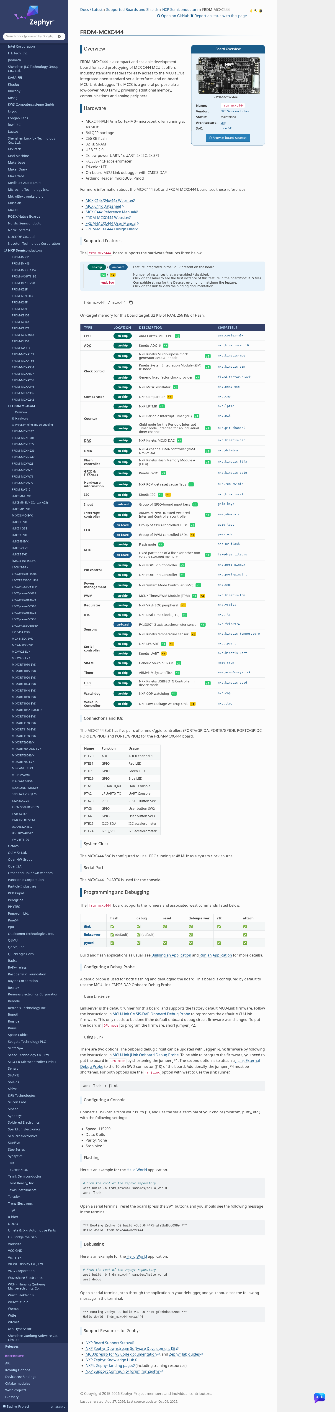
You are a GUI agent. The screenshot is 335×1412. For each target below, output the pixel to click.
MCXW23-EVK (21, 651)
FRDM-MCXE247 (23, 431)
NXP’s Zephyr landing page (109, 1365)
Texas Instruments (22, 1190)
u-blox (13, 1217)
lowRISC (14, 124)
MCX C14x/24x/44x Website (109, 200)
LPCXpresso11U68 (24, 574)
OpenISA (14, 866)
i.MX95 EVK (19, 554)
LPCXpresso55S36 (24, 619)
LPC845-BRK (20, 567)
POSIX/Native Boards (24, 216)
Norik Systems (19, 230)
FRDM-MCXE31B (23, 438)
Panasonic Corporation (26, 880)
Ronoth (13, 1014)
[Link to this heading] (126, 33)
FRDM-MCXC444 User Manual (111, 223)
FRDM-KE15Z (20, 315)
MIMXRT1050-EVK (24, 697)
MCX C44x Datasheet (103, 206)
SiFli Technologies (22, 1095)
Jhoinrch (14, 60)
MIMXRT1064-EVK (24, 716)
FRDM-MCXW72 (22, 483)
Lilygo (12, 111)
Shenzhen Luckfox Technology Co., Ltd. (31, 140)
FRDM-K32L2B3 (22, 296)
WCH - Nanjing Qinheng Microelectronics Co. (26, 1286)
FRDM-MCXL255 (23, 444)
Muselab (14, 203)
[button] (59, 36)
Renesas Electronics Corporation (33, 994)
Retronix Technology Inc (27, 1008)
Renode (14, 1001)
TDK (11, 1163)
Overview (21, 412)
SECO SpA (15, 1048)
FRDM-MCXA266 (23, 380)
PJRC (11, 927)
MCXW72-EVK (21, 658)
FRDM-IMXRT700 (23, 283)
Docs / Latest (91, 9)
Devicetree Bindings (20, 1376)
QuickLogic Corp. (21, 954)
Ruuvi (12, 1028)
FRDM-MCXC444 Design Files (110, 229)
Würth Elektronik (21, 1295)
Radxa (13, 960)
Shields (13, 1082)
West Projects (15, 1390)
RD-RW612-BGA (22, 781)
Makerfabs (16, 176)
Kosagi (13, 98)
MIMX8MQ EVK (22, 515)
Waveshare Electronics (25, 1277)
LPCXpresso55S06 (24, 600)
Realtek (13, 987)
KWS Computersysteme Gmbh (31, 104)
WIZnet (13, 1322)
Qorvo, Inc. (16, 947)
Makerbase (16, 162)
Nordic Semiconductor (25, 223)
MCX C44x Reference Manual (110, 211)
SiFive (12, 1088)
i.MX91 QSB (19, 528)
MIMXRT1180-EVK (24, 736)
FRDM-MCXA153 (23, 354)
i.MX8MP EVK (21, 509)
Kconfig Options (17, 1370)
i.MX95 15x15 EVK (24, 561)
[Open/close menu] (5, 250)
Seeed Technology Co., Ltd (28, 1055)
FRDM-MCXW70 (22, 470)
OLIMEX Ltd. (17, 852)
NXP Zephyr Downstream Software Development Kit (130, 1348)
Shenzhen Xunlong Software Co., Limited (33, 1337)
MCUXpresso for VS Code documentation (121, 1354)
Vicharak (14, 1257)
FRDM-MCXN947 (23, 457)
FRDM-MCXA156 (23, 361)
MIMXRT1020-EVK (24, 677)
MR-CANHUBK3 (22, 768)
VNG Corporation (21, 1271)
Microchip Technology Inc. (28, 189)
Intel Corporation (21, 46)
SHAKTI (13, 1075)
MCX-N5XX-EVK (22, 638)
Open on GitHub (174, 16)
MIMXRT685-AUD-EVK (26, 749)
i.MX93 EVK (19, 535)
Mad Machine (18, 156)
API (7, 1363)
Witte (12, 1315)
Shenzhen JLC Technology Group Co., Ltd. (33, 68)
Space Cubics (18, 1035)
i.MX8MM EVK (21, 496)
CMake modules (17, 1383)
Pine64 (13, 920)
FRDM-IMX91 (21, 257)
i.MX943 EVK (20, 541)
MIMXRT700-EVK (23, 762)
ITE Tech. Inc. (18, 53)
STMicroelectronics (22, 1136)
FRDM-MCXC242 (23, 399)
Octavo (13, 846)
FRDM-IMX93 (21, 263)
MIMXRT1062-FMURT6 (27, 710)
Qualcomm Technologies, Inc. (31, 933)
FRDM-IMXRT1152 (24, 270)
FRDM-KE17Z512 (23, 335)
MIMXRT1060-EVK (24, 703)
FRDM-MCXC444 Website (107, 217)
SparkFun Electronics (24, 1129)
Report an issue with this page (220, 16)
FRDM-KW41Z (21, 348)
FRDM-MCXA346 (23, 386)
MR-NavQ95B (21, 775)
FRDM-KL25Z (20, 341)
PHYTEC (14, 906)
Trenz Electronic (20, 1203)
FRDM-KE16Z (20, 322)
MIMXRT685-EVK (23, 755)
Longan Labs (18, 118)
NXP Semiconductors (25, 250)
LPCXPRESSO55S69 (25, 625)
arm (223, 122)
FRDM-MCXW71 (22, 476)
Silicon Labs (17, 1102)
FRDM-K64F (20, 302)
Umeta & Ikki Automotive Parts (32, 1230)
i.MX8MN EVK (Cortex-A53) (30, 502)
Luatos (13, 131)
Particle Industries (22, 886)
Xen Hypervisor (19, 1329)
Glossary (11, 1397)
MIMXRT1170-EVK (24, 729)
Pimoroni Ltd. (18, 913)
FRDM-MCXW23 (22, 463)
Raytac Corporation (23, 981)
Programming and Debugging (34, 424)
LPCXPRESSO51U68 (25, 580)
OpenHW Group (20, 859)
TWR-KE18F (19, 814)
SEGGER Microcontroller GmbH (32, 1062)
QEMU (13, 940)
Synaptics (15, 1156)
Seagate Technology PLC (27, 1041)
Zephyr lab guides (184, 1354)
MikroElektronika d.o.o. (26, 196)
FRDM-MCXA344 (23, 367)
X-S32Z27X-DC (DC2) (25, 807)
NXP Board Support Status (108, 1342)
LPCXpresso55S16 (24, 606)
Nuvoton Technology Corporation (34, 243)
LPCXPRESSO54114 (25, 587)
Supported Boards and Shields (132, 9)
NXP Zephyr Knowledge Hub (110, 1359)
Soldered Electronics (24, 1122)
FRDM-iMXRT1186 (24, 276)
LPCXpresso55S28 (24, 613)
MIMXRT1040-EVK (24, 690)
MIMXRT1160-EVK (24, 723)
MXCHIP (14, 210)
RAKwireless (17, 967)
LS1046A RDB (21, 632)
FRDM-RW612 (21, 489)
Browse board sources (229, 137)
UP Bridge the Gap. (23, 1237)
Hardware (21, 418)
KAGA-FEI (15, 77)
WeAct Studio (18, 1302)
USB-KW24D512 (22, 833)
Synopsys (15, 1116)
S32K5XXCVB (20, 801)
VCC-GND (15, 1250)
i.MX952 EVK (20, 548)
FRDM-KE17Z (20, 328)
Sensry (13, 1068)
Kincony (14, 91)
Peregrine (15, 900)
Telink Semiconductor (24, 1176)
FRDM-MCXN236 (23, 450)
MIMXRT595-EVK (23, 742)
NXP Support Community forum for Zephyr (123, 1371)
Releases (12, 1346)
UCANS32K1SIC (22, 826)
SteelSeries (16, 1149)
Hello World (137, 1169)
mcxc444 (226, 128)
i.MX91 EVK (19, 522)
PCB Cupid (16, 893)
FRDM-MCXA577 (23, 373)
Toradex (14, 1196)
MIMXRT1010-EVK (24, 664)
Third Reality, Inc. (21, 1183)
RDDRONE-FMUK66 (25, 788)
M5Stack (14, 149)
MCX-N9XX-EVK (22, 645)
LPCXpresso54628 (24, 593)
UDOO (13, 1223)
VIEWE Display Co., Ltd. (26, 1264)
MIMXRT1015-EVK (24, 671)
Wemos (13, 1308)
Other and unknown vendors (30, 873)
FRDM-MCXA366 (23, 393)
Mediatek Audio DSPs (24, 183)
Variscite (14, 1244)
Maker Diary (17, 169)
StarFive (14, 1142)
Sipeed (13, 1109)
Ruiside (13, 1021)
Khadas (13, 84)
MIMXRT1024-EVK (24, 684)
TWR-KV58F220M (23, 820)
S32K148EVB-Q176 (24, 794)
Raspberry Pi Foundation (27, 974)
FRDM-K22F (20, 289)
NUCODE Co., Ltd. (22, 236)
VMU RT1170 (20, 839)
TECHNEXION (18, 1170)
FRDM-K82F (20, 309)
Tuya (11, 1210)
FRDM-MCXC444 (23, 406)
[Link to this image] (240, 97)
